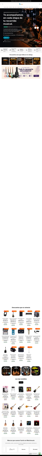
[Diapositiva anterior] (18, 314)
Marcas (32, 7)
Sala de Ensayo (36, 7)
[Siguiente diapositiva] (24, 314)
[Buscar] (3, 4)
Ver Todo (21, 382)
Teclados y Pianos (25, 7)
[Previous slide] (35, 28)
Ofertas (30, 7)
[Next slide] (38, 28)
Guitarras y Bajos (6, 7)
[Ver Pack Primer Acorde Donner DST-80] (21, 72)
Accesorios (10, 7)
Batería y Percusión (20, 7)
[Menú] (1, 4)
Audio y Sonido (15, 7)
